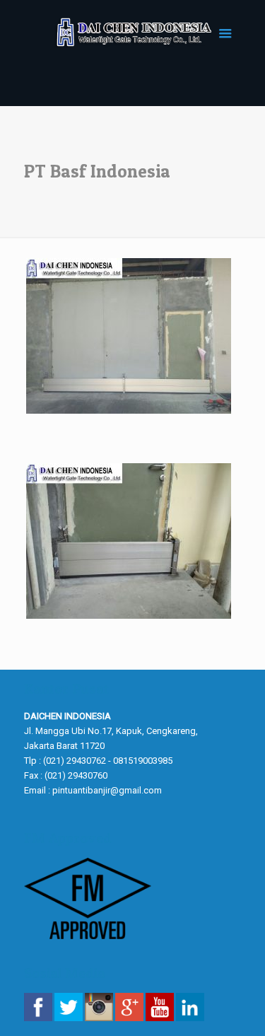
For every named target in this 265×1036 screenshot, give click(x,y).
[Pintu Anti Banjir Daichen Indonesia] (133, 32)
